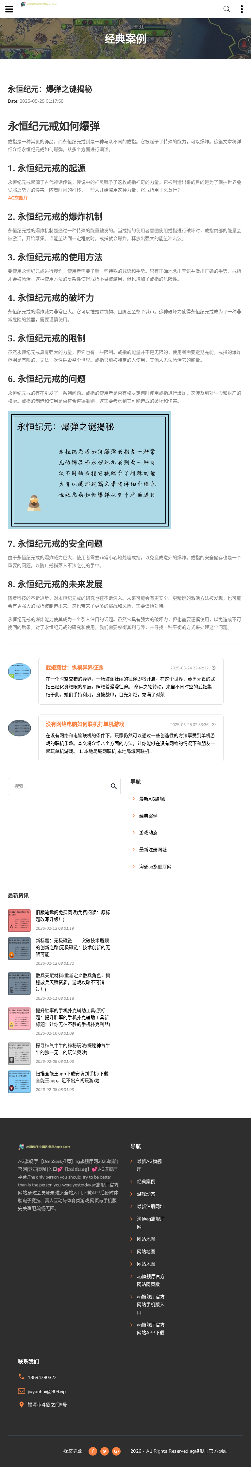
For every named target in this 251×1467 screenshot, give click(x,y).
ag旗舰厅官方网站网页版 (151, 1280)
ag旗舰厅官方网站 (209, 1451)
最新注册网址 (150, 1206)
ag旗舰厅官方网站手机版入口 (151, 1305)
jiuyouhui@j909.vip (47, 1392)
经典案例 (146, 1182)
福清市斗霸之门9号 (47, 1405)
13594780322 (42, 1377)
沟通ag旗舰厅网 (151, 1223)
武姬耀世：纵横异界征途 (74, 667)
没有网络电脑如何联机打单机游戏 (85, 724)
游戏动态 (146, 1194)
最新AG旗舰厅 (149, 1165)
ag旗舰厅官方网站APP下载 (151, 1329)
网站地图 (146, 1239)
